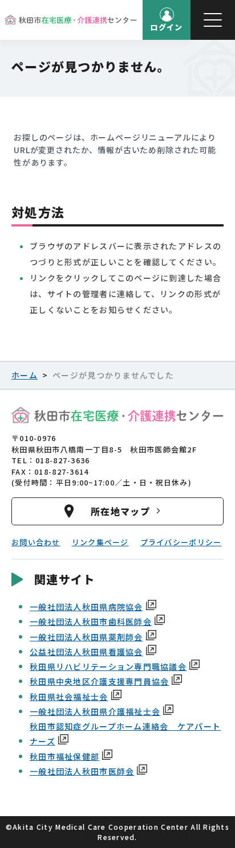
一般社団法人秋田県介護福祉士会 (95, 711)
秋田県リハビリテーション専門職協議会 (108, 666)
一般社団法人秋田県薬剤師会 (86, 637)
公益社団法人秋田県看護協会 (86, 651)
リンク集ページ (100, 542)
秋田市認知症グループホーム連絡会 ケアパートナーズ (125, 734)
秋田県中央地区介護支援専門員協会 (99, 681)
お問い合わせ (35, 542)
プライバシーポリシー (181, 542)
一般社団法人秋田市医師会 (82, 771)
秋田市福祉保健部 (64, 756)
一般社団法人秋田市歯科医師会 (91, 621)
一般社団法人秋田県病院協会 (86, 606)
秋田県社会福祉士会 (69, 696)
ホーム (24, 375)
